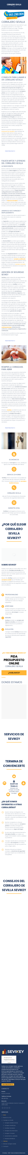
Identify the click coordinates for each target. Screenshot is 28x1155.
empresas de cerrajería (8, 131)
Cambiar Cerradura (10, 1128)
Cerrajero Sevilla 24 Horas (11, 1123)
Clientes (5, 1141)
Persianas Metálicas (10, 1138)
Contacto (5, 1146)
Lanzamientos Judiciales (11, 1136)
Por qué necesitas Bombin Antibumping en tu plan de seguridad (13, 967)
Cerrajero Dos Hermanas (11, 1130)
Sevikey (3, 677)
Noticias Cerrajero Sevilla (9, 1144)
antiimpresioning (6, 327)
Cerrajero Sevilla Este (10, 1125)
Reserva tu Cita (7, 1117)
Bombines (4, 971)
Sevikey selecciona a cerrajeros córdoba (11, 924)
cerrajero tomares (20, 264)
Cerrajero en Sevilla (8, 1120)
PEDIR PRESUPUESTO (10, 151)
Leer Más (4, 935)
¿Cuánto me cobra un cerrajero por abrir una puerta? (12, 1017)
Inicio (4, 1115)
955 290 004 (4, 1098)
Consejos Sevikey (6, 927)
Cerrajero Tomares (10, 1133)
